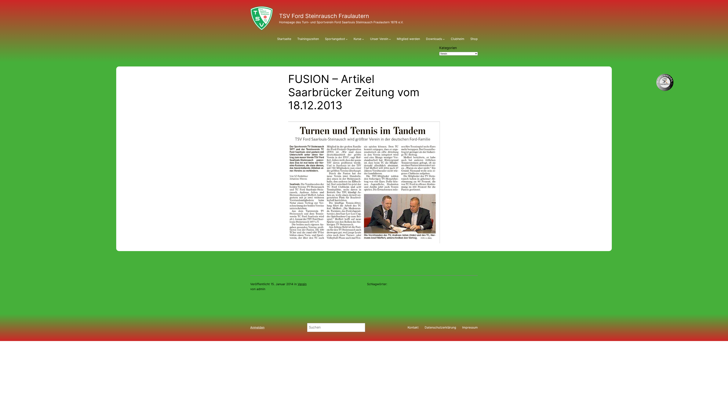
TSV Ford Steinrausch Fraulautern (324, 15)
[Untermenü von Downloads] (444, 39)
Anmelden (257, 327)
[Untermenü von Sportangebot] (347, 39)
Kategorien (448, 48)
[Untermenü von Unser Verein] (390, 39)
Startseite (284, 39)
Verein (302, 284)
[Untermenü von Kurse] (363, 39)
